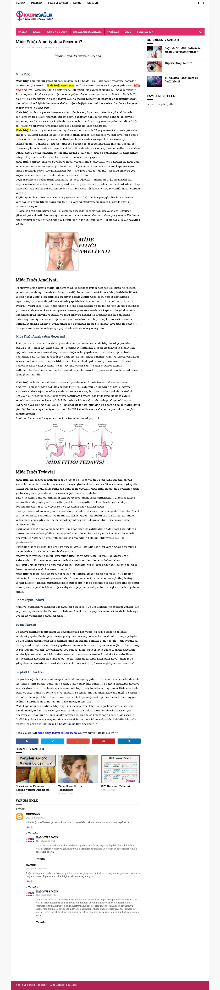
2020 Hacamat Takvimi (115, 786)
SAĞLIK (23, 31)
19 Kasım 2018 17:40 (47, 894)
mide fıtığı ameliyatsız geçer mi (49, 47)
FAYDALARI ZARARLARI (87, 31)
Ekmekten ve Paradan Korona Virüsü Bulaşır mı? (33, 787)
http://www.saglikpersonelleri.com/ (111, 663)
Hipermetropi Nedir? (178, 63)
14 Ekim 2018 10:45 (46, 841)
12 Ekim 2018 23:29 (36, 817)
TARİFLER (113, 31)
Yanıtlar (33, 833)
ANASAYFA (20, 3)
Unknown (33, 814)
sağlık (68, 47)
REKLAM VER (93, 3)
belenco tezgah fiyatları (161, 104)
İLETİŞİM (77, 3)
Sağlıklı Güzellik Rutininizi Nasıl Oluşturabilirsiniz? (183, 49)
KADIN (37, 31)
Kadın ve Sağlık (47, 837)
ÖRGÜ (128, 31)
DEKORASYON (145, 31)
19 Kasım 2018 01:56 (37, 868)
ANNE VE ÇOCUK (57, 31)
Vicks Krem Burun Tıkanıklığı (70, 787)
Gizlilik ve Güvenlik (58, 3)
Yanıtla (29, 827)
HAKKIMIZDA (36, 3)
